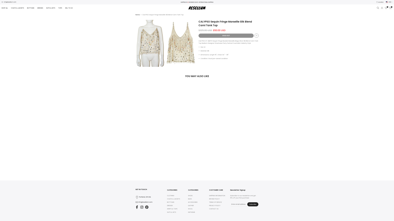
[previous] (141, 85)
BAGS (190, 199)
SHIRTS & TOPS (172, 209)
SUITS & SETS (171, 212)
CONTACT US (213, 209)
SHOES (190, 196)
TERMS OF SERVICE (215, 202)
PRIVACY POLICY (214, 206)
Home (137, 15)
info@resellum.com (10, 2)
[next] (253, 85)
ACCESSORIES (193, 202)
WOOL (190, 209)
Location (381, 2)
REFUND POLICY (214, 199)
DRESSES (170, 206)
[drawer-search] (378, 8)
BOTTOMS (170, 202)
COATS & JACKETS (173, 199)
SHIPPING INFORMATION (217, 196)
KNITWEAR (191, 212)
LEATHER (191, 206)
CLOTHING (170, 196)
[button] (256, 36)
